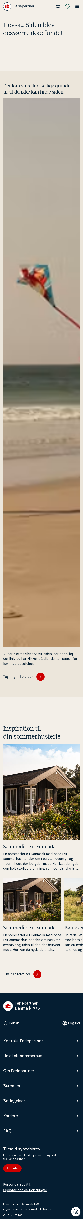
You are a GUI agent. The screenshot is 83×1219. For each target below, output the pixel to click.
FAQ (7, 1131)
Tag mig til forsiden (18, 676)
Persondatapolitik (17, 1184)
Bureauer (11, 1086)
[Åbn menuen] (77, 6)
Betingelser (14, 1101)
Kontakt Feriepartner (23, 1041)
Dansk (14, 1023)
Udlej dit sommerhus (22, 1056)
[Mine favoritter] (68, 6)
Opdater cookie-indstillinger (25, 1190)
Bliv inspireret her (16, 974)
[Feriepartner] (18, 6)
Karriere (10, 1116)
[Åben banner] (76, 1212)
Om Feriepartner (18, 1071)
